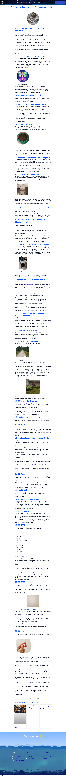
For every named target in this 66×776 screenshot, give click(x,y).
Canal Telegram (30, 758)
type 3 (44, 337)
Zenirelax (21, 694)
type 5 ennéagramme (30, 403)
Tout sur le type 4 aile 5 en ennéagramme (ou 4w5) (45, 706)
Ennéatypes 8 (40, 482)
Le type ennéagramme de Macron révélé (20, 726)
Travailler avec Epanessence (49, 754)
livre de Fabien (47, 752)
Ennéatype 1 (31, 464)
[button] (60, 2)
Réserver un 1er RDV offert (48, 756)
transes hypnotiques (30, 433)
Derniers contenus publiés (32, 754)
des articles (17, 752)
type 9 (28, 310)
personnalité (20, 460)
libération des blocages (19, 760)
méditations (19, 585)
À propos (29, 752)
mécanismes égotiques (26, 682)
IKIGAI (15, 758)
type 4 (38, 373)
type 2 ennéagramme (28, 284)
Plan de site (45, 758)
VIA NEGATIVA (26, 443)
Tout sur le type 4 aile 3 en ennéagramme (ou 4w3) (32, 706)
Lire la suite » (17, 727)
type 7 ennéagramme (43, 106)
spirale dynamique (18, 756)
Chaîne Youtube (30, 756)
